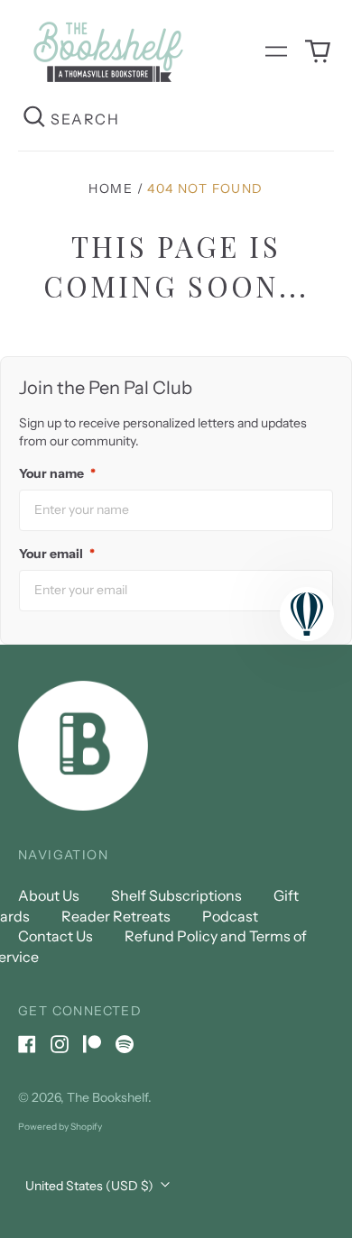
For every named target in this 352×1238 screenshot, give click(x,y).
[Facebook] (27, 1044)
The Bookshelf (107, 1097)
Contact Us (55, 936)
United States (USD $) (90, 1186)
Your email (57, 554)
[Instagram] (60, 1044)
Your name (57, 473)
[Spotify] (125, 1044)
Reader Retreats (116, 916)
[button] (317, 51)
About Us (48, 895)
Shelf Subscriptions (176, 895)
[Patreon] (92, 1044)
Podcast (230, 916)
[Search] (34, 118)
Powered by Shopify (60, 1127)
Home (110, 188)
